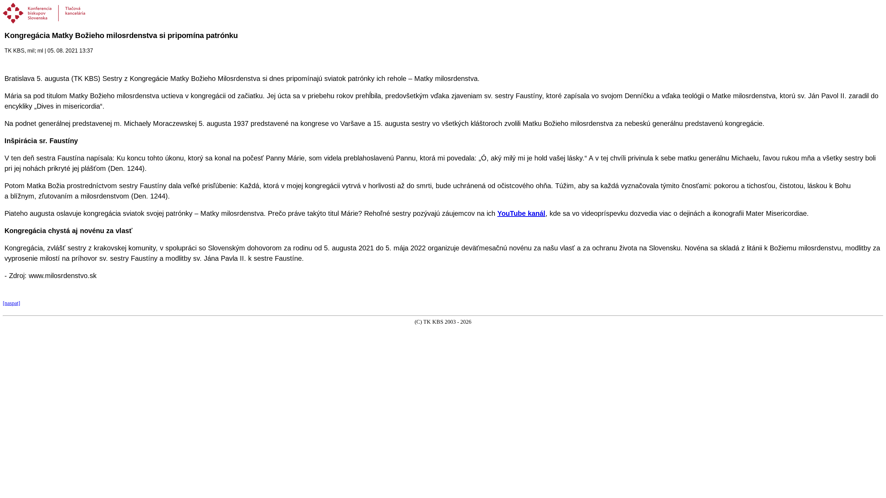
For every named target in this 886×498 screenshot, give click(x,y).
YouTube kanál (521, 213)
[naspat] (11, 303)
